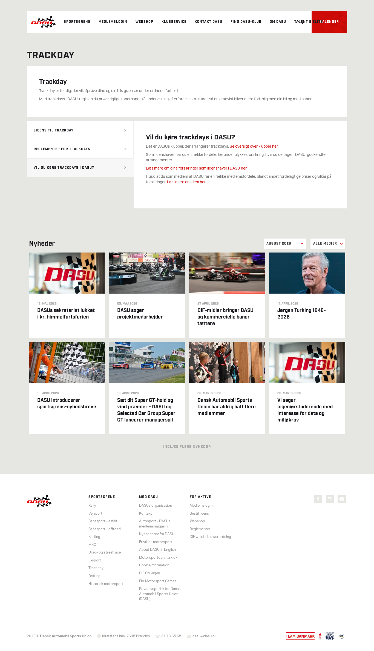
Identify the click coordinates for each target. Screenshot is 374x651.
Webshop (144, 22)
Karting (94, 537)
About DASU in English (157, 550)
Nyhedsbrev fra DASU (156, 534)
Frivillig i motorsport (155, 542)
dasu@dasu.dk (204, 636)
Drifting (94, 576)
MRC (92, 545)
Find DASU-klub (246, 22)
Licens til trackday (53, 130)
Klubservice (174, 22)
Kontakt (145, 514)
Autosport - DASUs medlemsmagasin (155, 523)
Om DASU (278, 22)
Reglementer (200, 529)
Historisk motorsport (105, 584)
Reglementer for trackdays (62, 149)
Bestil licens (199, 514)
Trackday (95, 568)
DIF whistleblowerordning (210, 537)
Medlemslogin (113, 22)
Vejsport (95, 514)
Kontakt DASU (208, 22)
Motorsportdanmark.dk (158, 558)
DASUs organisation (155, 506)
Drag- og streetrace (104, 553)
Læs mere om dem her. (186, 182)
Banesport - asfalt (102, 521)
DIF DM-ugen (149, 573)
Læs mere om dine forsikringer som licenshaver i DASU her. (196, 168)
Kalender (329, 22)
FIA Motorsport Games (157, 581)
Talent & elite (308, 22)
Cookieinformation (154, 565)
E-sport (94, 560)
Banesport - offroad (104, 529)
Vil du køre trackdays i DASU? (64, 168)
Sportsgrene (77, 22)
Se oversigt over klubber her (254, 146)
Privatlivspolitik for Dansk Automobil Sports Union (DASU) (160, 594)
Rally (92, 506)
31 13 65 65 (171, 636)
